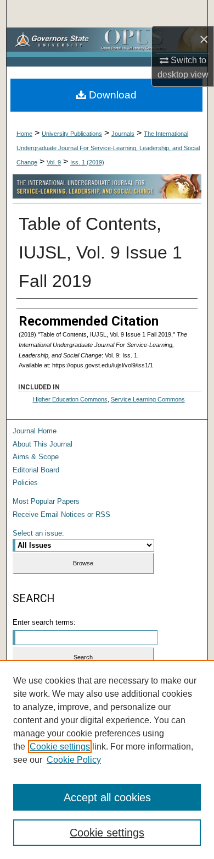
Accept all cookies (107, 797)
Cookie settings (60, 746)
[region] (107, 759)
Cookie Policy (74, 759)
